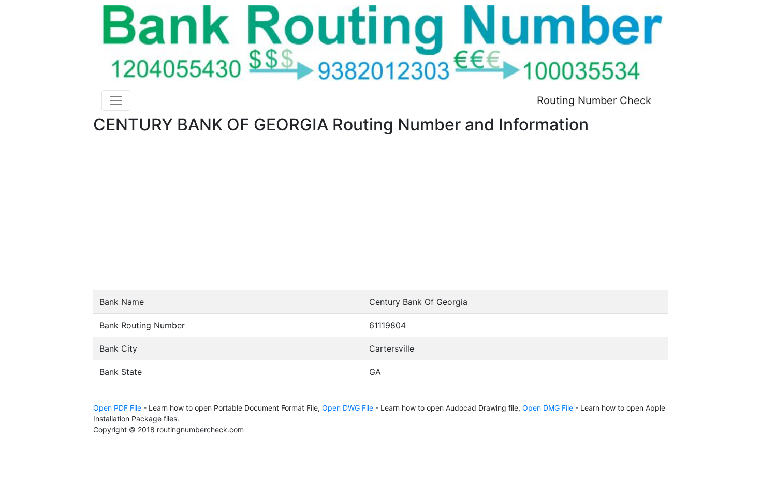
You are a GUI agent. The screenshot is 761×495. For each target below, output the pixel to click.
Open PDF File (117, 407)
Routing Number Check (594, 100)
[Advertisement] (380, 212)
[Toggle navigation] (115, 100)
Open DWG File (347, 407)
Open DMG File (547, 407)
